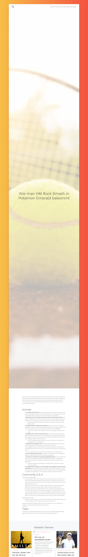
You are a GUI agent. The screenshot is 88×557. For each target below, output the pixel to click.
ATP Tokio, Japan (58, 6)
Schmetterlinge (66, 6)
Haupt (51, 6)
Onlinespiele (73, 6)
